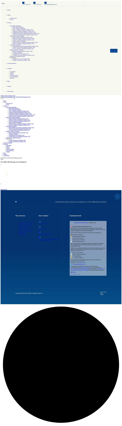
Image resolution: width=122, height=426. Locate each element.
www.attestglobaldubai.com (78, 264)
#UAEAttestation (75, 268)
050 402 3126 (82, 262)
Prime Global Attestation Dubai (81, 222)
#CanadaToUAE (101, 268)
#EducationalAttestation (76, 270)
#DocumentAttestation (86, 267)
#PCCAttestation (85, 270)
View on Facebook (74, 274)
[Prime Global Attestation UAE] (8, 97)
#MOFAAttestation (83, 268)
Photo (74, 272)
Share (79, 274)
